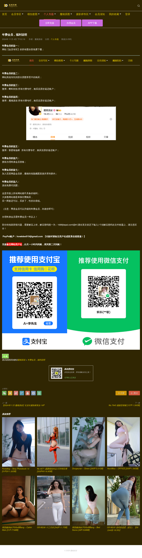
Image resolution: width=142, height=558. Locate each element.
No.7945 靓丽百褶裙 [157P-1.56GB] (124, 405)
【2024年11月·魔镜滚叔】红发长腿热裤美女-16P (23, 405)
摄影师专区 (82, 14)
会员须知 (100, 14)
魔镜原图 (65, 14)
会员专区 (16, 14)
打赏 (121, 393)
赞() (134, 393)
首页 (4, 14)
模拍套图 (32, 14)
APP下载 (92, 22)
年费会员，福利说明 (36, 359)
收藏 (5, 356)
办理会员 (71, 22)
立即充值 (49, 22)
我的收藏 (114, 14)
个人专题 (49, 14)
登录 (127, 14)
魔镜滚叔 (21, 359)
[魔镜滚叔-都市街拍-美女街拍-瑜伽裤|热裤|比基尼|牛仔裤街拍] (10, 5)
